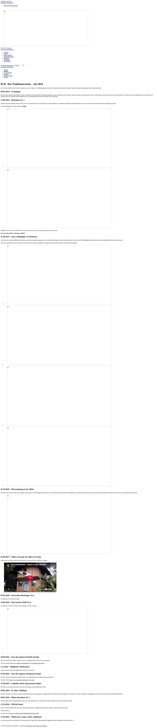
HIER (24, 106)
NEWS (6, 54)
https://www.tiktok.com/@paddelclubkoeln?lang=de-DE (24, 713)
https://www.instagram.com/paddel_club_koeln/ (22, 680)
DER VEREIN (8, 55)
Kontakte (6, 74)
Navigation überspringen (7, 3)
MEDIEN (6, 58)
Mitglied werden (8, 75)
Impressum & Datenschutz (11, 5)
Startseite (6, 52)
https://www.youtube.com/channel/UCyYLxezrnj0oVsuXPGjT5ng (27, 663)
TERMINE (7, 59)
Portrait (6, 70)
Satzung (6, 77)
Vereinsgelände (8, 72)
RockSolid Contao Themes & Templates (36, 726)
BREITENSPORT (9, 57)
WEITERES (7, 61)
